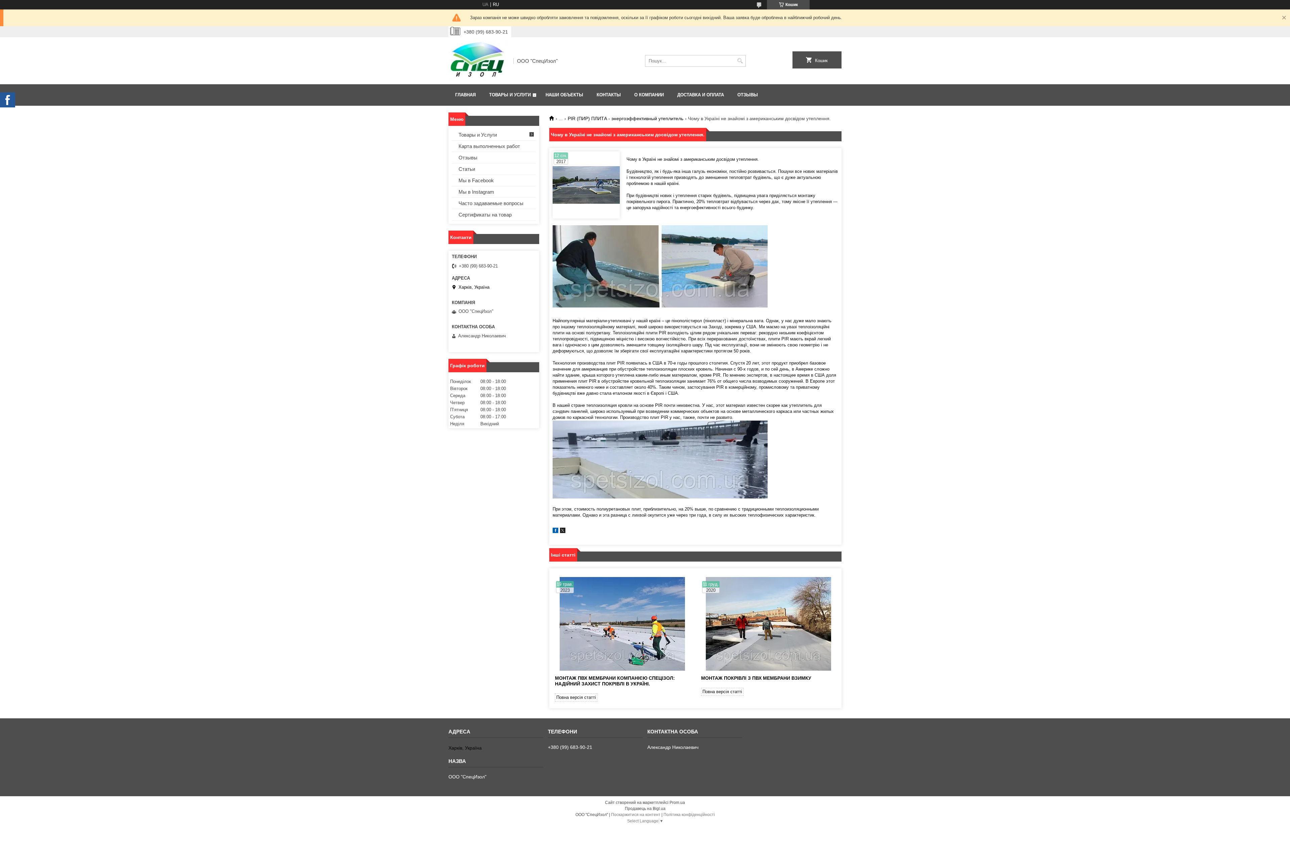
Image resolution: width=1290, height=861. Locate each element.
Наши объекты (564, 94)
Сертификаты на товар (485, 215)
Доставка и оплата (700, 94)
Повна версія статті (576, 697)
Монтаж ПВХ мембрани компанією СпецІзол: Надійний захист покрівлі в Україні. (615, 680)
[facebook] (555, 531)
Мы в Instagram (476, 192)
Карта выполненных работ (489, 146)
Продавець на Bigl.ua (645, 808)
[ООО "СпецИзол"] (478, 61)
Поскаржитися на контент (635, 814)
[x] (562, 531)
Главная (465, 94)
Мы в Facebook (476, 180)
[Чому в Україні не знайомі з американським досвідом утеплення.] (586, 185)
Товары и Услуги (510, 94)
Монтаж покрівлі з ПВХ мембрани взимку (756, 678)
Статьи (467, 169)
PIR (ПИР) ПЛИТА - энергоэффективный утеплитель (625, 118)
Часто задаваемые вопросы (491, 203)
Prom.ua (677, 802)
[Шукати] (740, 61)
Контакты (609, 94)
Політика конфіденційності (689, 814)
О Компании (649, 94)
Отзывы (747, 94)
